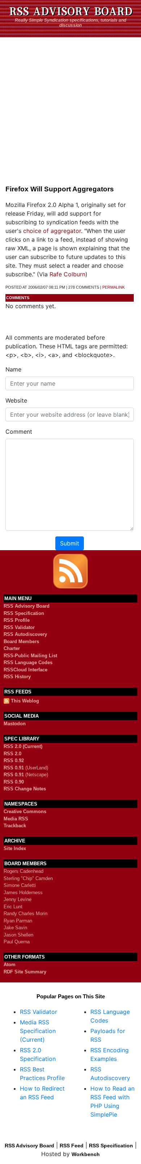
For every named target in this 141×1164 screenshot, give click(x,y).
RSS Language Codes (28, 662)
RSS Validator (19, 627)
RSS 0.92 (14, 760)
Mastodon (15, 723)
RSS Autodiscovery (25, 634)
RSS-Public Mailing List (30, 655)
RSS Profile (17, 620)
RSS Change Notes (25, 788)
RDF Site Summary (25, 971)
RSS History (17, 676)
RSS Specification (24, 613)
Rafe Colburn (67, 274)
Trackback (15, 825)
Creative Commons (25, 811)
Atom (10, 964)
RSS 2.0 (12, 753)
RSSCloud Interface (25, 669)
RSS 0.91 (14, 767)
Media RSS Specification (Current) (38, 1031)
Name (13, 369)
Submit (69, 543)
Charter (12, 648)
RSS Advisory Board (70, 11)
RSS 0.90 (14, 782)
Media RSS (16, 818)
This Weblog (25, 701)
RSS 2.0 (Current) (23, 746)
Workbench (86, 1154)
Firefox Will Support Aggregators (59, 189)
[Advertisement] (70, 107)
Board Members (21, 641)
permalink (113, 287)
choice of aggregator (52, 230)
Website (16, 400)
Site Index (15, 848)
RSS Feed (72, 1145)
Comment (18, 431)
